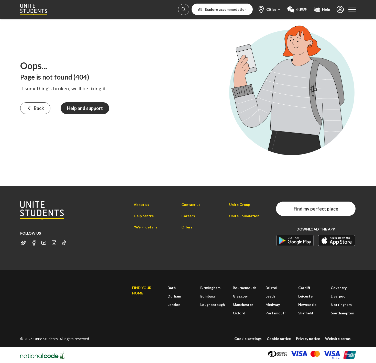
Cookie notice (279, 338)
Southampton (342, 313)
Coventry (339, 287)
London (174, 304)
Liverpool (339, 296)
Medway (273, 304)
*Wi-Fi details (145, 227)
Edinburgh (208, 296)
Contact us (190, 204)
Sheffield (305, 313)
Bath (172, 287)
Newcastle (307, 304)
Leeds (270, 296)
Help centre (144, 216)
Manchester (243, 304)
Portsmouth (276, 313)
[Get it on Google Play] (295, 240)
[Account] (183, 9)
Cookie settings (248, 338)
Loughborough (212, 304)
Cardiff (304, 287)
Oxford (239, 313)
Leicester (306, 296)
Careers (188, 216)
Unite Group (239, 204)
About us (141, 204)
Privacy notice (308, 338)
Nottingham (341, 304)
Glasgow (240, 296)
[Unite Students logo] (33, 9)
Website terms (338, 338)
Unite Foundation (244, 216)
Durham (174, 296)
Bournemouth (244, 287)
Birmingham (210, 287)
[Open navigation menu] (352, 9)
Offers (186, 227)
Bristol (271, 287)
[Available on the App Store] (336, 240)
